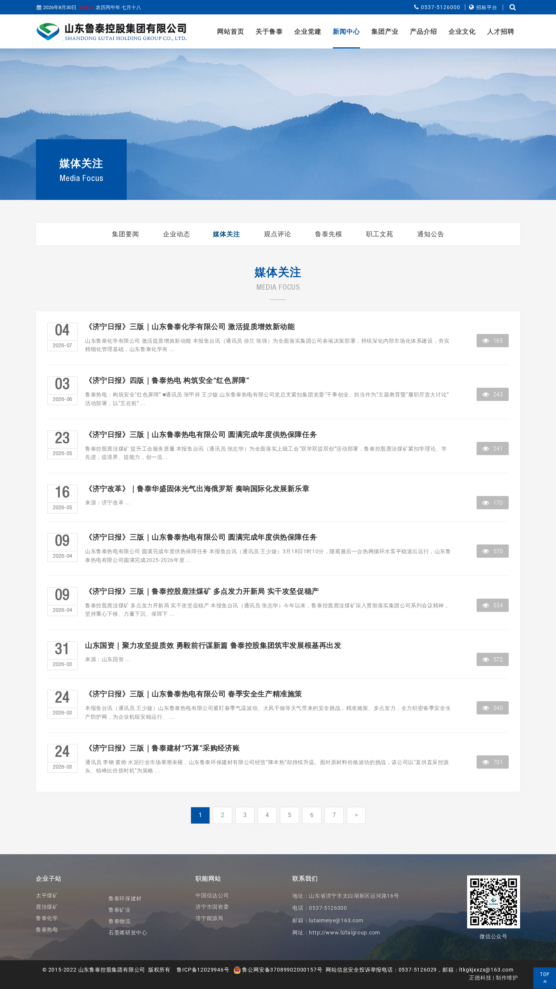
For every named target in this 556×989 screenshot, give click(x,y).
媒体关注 (226, 234)
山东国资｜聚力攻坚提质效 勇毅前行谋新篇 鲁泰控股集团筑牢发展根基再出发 (213, 645)
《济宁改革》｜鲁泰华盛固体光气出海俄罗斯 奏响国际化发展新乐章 (197, 489)
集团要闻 (125, 234)
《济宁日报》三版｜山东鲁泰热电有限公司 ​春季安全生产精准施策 (193, 694)
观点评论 (277, 234)
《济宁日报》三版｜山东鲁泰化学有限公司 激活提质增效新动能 (190, 327)
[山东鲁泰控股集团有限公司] (111, 31)
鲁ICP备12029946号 (203, 970)
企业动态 (176, 234)
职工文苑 (379, 234)
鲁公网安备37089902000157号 (282, 970)
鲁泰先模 (328, 234)
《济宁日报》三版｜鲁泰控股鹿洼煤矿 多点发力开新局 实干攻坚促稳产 (202, 591)
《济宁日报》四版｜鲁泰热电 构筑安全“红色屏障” (167, 380)
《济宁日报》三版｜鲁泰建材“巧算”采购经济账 (162, 748)
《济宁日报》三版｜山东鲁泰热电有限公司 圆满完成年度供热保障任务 (201, 435)
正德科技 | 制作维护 (493, 978)
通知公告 (430, 234)
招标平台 (486, 7)
